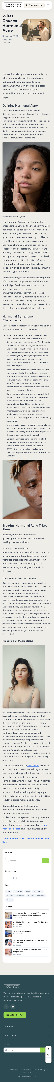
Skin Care (6, 42)
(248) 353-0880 (35, 5)
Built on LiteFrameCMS (27, 1076)
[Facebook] (6, 1006)
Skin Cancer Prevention (15, 896)
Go (45, 860)
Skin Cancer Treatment (36, 896)
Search (45, 1050)
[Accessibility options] (48, 1049)
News (28, 891)
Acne (8, 891)
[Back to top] (48, 1060)
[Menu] (48, 5)
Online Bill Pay (16, 1015)
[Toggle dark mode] (48, 1054)
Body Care (18, 891)
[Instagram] (12, 1006)
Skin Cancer (38, 891)
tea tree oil (33, 765)
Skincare (10, 900)
